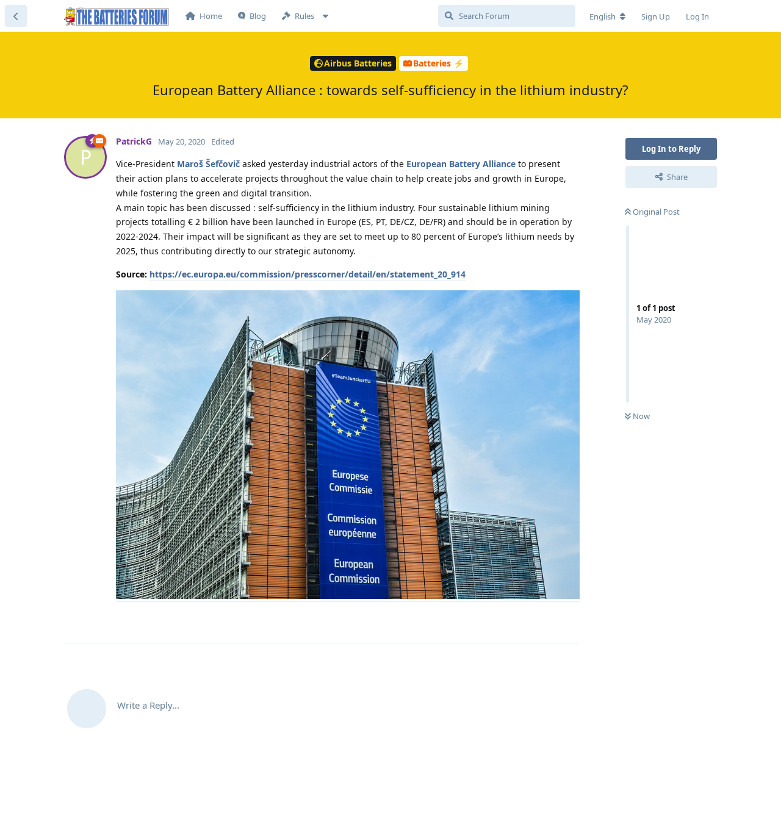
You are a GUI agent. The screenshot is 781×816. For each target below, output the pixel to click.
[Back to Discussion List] (16, 16)
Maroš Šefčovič (208, 164)
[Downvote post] (508, 619)
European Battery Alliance (461, 164)
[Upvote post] (482, 619)
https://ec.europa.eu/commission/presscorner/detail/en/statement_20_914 (307, 274)
